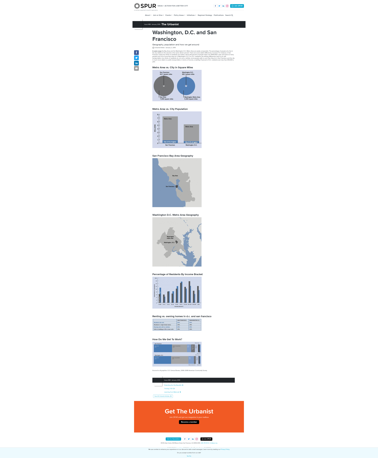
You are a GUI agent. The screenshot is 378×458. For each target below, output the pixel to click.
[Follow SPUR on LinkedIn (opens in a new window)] (223, 6)
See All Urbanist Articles (162, 396)
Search (228, 15)
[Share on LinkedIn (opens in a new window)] (136, 63)
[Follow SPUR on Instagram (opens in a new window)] (227, 6)
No (190, 456)
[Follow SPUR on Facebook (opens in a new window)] (215, 6)
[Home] (146, 6)
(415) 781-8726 (205, 443)
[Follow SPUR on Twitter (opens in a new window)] (219, 6)
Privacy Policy (225, 449)
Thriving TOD (168, 389)
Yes (188, 456)
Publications (219, 15)
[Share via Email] (136, 68)
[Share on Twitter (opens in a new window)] (136, 57)
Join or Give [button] (157, 15)
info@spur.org (213, 443)
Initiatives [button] (191, 15)
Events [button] (168, 15)
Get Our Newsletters (173, 439)
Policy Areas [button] (179, 15)
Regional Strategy (205, 15)
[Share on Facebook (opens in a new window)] (136, 52)
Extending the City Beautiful (173, 385)
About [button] (147, 15)
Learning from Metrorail (172, 392)
